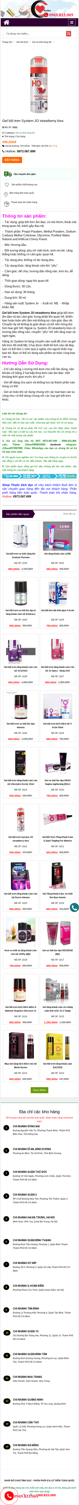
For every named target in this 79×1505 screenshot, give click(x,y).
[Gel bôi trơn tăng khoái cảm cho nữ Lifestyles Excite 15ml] (21, 762)
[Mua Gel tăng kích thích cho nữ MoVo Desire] (21, 1046)
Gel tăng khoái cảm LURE (57, 554)
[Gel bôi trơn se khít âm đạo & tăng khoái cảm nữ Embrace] (21, 592)
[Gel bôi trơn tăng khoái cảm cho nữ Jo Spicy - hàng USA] (58, 649)
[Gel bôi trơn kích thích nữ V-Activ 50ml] (58, 706)
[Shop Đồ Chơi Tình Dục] (39, 9)
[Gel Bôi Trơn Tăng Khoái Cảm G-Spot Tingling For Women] (58, 819)
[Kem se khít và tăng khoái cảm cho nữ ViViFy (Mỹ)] (21, 932)
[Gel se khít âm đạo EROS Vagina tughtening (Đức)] (58, 762)
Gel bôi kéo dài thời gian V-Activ (57, 610)
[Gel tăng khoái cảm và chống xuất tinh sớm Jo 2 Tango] (58, 989)
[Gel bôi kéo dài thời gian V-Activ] (58, 592)
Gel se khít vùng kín (25, 133)
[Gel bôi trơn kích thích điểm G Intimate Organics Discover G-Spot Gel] (21, 989)
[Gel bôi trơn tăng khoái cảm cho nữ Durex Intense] (21, 876)
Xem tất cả (69, 513)
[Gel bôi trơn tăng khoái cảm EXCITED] (58, 1046)
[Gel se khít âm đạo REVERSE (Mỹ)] (58, 932)
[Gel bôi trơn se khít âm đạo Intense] (21, 706)
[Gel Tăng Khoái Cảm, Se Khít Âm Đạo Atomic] (58, 876)
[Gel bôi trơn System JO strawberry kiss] (21, 819)
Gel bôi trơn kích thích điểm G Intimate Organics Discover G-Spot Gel (21, 1011)
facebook (55, 444)
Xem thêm (39, 1090)
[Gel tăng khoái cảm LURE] (58, 536)
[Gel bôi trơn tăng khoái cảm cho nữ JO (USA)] (21, 649)
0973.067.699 (26, 151)
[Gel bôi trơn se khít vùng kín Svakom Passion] (21, 536)
